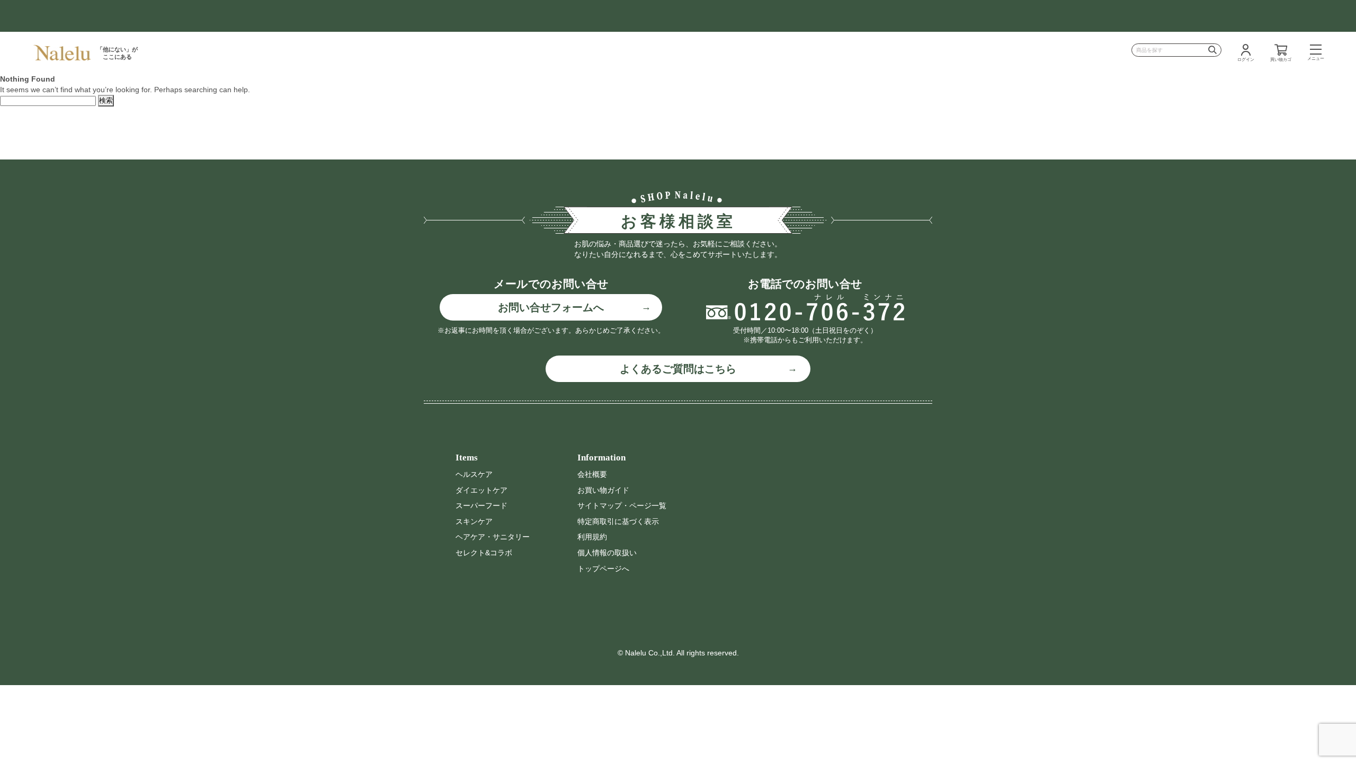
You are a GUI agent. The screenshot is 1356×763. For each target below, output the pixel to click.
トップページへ (603, 568)
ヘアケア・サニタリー (493, 537)
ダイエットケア (481, 490)
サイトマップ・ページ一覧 (621, 505)
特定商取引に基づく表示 (618, 521)
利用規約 (592, 537)
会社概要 (592, 474)
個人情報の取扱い (607, 552)
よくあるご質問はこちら (678, 369)
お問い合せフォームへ (551, 307)
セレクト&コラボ (484, 552)
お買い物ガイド (603, 490)
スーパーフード (481, 505)
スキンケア (474, 521)
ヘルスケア (474, 474)
